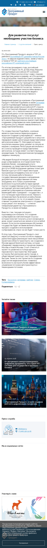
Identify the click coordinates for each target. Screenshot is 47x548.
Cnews (37, 280)
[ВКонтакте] (15, 286)
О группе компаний (25, 44)
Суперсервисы (8, 282)
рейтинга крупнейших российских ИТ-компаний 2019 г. (19, 62)
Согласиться (23, 543)
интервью (40, 103)
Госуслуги (12, 280)
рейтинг (29, 280)
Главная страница (10, 44)
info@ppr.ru (41, 2)
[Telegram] (18, 286)
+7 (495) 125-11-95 (25, 2)
